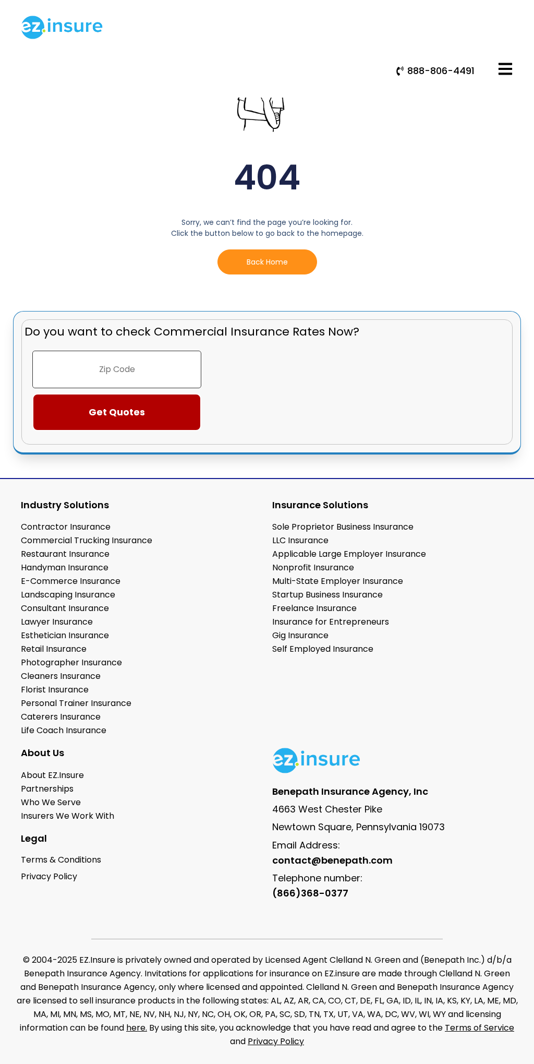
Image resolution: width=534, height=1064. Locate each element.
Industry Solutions (65, 504)
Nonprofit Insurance (313, 567)
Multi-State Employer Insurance (337, 581)
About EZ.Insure (52, 775)
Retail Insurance (54, 649)
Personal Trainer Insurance (76, 703)
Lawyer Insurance (57, 622)
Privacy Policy (276, 1041)
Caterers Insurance (61, 717)
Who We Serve (51, 802)
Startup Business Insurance (327, 595)
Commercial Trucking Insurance (86, 540)
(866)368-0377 (310, 893)
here (135, 1028)
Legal (34, 838)
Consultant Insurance (65, 608)
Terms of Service (479, 1028)
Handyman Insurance (64, 567)
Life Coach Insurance (63, 730)
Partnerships (47, 789)
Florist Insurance (55, 690)
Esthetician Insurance (65, 635)
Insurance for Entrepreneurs (330, 622)
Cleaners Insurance (61, 676)
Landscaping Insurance (68, 595)
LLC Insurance (300, 540)
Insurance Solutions (320, 504)
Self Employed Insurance (322, 649)
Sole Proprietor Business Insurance (343, 527)
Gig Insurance (300, 635)
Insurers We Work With (67, 816)
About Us (42, 752)
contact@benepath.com (332, 860)
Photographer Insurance (71, 662)
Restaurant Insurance (65, 554)
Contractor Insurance (66, 527)
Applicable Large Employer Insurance (349, 554)
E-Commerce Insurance (70, 581)
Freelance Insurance (314, 608)
